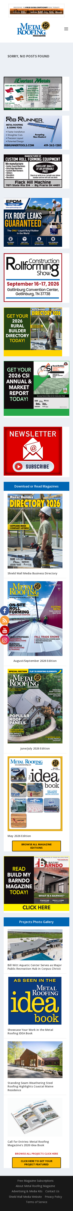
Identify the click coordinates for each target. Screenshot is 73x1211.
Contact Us (52, 1191)
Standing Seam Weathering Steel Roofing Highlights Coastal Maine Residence (30, 1086)
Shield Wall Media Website (25, 1197)
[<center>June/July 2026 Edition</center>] (35, 706)
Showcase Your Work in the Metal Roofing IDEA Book (30, 1031)
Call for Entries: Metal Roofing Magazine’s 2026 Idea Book (28, 1143)
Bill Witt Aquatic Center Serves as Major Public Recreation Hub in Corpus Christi (35, 966)
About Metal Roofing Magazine (35, 1186)
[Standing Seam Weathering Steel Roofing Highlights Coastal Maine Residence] (35, 1060)
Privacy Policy (53, 1197)
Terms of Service (36, 1202)
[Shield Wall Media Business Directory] (35, 531)
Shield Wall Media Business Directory (32, 573)
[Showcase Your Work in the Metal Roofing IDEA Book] (35, 1001)
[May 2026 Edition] (35, 794)
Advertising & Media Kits (27, 1191)
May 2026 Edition (19, 836)
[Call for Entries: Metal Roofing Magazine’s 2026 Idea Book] (35, 1118)
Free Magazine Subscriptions (35, 1180)
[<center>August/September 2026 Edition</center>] (35, 619)
